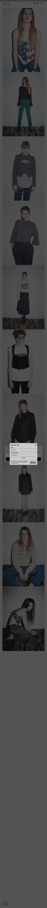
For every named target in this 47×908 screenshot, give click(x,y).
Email (12, 447)
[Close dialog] (36, 445)
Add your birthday (14, 452)
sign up (23, 458)
